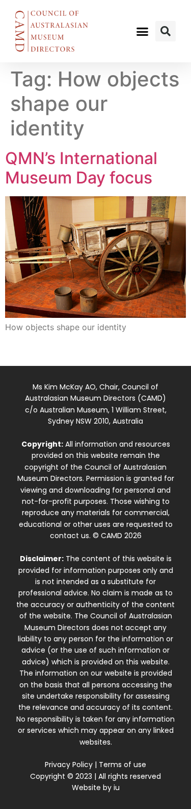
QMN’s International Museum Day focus (81, 168)
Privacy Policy (69, 764)
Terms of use (122, 764)
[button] (142, 31)
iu (117, 787)
